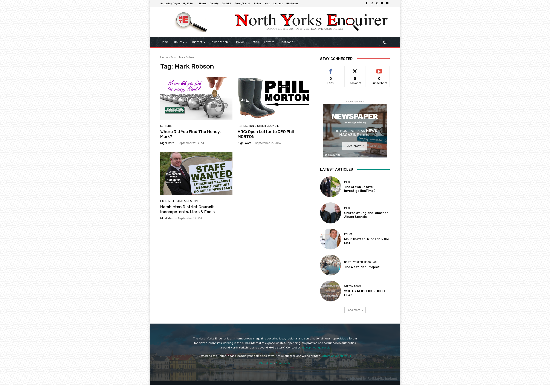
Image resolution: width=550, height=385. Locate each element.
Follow (355, 69)
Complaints (283, 363)
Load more (353, 310)
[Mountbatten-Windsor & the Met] (330, 239)
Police (348, 234)
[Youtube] (387, 3)
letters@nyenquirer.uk (336, 356)
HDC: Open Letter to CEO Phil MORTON (266, 134)
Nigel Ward (167, 143)
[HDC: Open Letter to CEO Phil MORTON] (274, 98)
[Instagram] (371, 3)
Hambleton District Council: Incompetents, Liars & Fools (187, 209)
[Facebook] (366, 3)
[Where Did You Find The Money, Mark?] (196, 98)
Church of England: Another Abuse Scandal (366, 215)
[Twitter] (376, 3)
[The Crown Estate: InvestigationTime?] (330, 186)
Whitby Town (352, 286)
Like (330, 69)
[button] (385, 42)
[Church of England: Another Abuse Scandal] (330, 212)
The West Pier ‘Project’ (362, 267)
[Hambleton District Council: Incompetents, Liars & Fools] (196, 173)
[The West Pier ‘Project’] (330, 265)
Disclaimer (266, 363)
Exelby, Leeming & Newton (179, 201)
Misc (347, 182)
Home (164, 57)
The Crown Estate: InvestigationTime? (360, 189)
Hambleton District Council (258, 125)
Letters (166, 125)
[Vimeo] (382, 3)
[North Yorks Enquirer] (191, 22)
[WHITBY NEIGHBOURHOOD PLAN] (330, 291)
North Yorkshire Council (361, 262)
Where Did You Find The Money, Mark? (190, 134)
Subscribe (379, 69)
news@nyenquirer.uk (316, 347)
